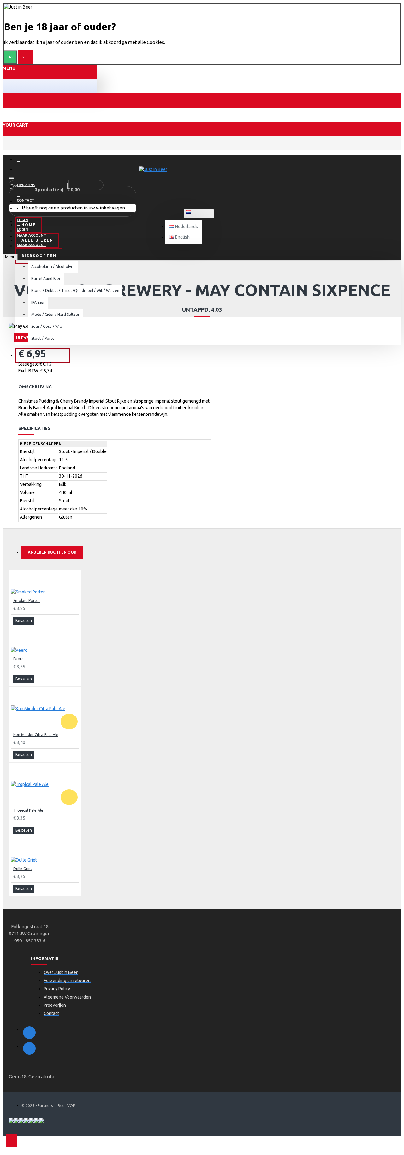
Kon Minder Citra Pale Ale (35, 735)
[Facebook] (29, 1032)
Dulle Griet (22, 869)
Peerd (18, 659)
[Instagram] (29, 1048)
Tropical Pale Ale (28, 810)
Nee (25, 57)
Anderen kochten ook (52, 552)
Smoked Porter (26, 600)
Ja (10, 57)
